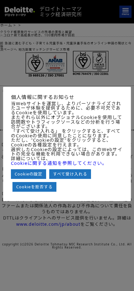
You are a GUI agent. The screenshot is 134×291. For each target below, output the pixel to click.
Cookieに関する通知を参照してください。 (59, 163)
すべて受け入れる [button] (70, 174)
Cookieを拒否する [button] (34, 187)
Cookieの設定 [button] (28, 174)
